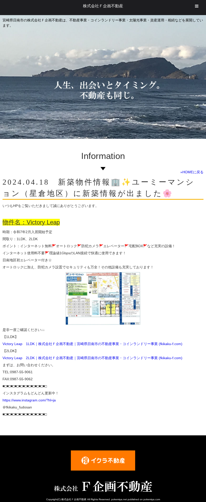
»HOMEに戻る (191, 172)
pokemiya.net (119, 499)
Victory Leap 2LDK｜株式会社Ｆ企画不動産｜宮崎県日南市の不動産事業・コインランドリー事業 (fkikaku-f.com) (92, 358)
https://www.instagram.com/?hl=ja (29, 400)
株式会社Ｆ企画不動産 (103, 6)
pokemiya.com (151, 499)
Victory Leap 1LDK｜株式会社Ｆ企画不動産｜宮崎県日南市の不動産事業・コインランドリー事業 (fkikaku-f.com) (92, 344)
